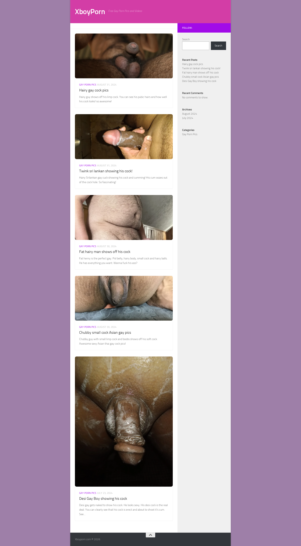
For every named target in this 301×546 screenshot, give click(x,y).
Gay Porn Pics (87, 84)
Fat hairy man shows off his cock (104, 252)
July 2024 (187, 118)
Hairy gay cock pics (93, 90)
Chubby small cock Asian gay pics (105, 332)
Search (186, 39)
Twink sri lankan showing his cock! (105, 171)
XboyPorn (90, 11)
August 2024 (189, 113)
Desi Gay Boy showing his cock (103, 498)
